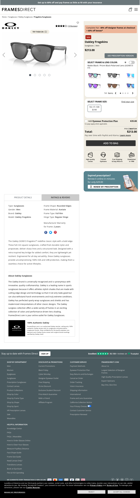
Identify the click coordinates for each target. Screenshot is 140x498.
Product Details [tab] (23, 197)
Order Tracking (76, 382)
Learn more (125, 135)
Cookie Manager (33, 488)
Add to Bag (110, 143)
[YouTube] (131, 479)
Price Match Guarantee (48, 394)
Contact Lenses (13, 386)
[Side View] (49, 75)
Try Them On (38, 32)
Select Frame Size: (97, 101)
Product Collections (15, 390)
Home (4, 17)
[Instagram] (126, 479)
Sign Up (44, 353)
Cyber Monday (45, 374)
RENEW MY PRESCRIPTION (106, 186)
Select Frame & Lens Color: (103, 62)
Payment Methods (77, 366)
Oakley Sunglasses (25, 17)
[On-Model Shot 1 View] (39, 75)
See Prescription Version (121, 55)
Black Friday (43, 370)
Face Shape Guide (14, 452)
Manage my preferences (14, 492)
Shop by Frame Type (15, 398)
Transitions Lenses (14, 464)
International (75, 394)
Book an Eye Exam (14, 468)
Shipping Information (78, 390)
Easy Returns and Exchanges (81, 374)
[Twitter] (117, 479)
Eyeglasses (11, 374)
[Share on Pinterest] (55, 232)
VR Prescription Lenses (16, 410)
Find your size (127, 101)
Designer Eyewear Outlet (49, 378)
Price (130, 129)
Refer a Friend (44, 398)
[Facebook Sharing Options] (45, 232)
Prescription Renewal (78, 414)
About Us (105, 366)
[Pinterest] (122, 479)
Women (10, 370)
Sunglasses (12, 17)
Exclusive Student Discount (50, 390)
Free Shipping (44, 382)
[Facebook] (112, 479)
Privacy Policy (96, 485)
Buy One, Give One (109, 385)
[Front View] (35, 75)
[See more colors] (131, 93)
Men (9, 366)
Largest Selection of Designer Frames (113, 371)
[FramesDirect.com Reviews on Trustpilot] (110, 353)
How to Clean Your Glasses (18, 444)
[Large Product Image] (40, 51)
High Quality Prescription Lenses (114, 376)
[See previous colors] (116, 93)
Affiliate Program (45, 402)
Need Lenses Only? (14, 460)
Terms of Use (112, 485)
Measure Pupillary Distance (18, 448)
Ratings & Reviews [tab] (60, 197)
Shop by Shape (13, 402)
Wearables (11, 418)
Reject (91, 492)
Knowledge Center (14, 428)
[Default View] (30, 75)
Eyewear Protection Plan (105, 121)
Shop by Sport (13, 406)
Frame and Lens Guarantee (81, 398)
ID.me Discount (45, 386)
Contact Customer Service (80, 410)
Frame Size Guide (14, 456)
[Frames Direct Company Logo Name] (19, 9)
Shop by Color (12, 394)
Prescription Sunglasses (16, 382)
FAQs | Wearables (14, 436)
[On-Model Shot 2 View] (44, 75)
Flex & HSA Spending (15, 472)
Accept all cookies (121, 492)
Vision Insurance (76, 386)
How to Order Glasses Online (18, 440)
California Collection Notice (81, 402)
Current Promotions (47, 366)
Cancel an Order (76, 378)
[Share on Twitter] (50, 232)
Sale (8, 414)
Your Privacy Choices (78, 406)
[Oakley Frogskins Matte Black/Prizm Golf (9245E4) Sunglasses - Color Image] (94, 75)
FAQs (9, 432)
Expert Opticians (108, 381)
